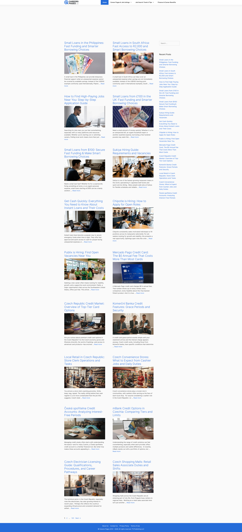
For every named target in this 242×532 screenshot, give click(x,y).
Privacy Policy (124, 526)
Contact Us (114, 526)
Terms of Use (135, 526)
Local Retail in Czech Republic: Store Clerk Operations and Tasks (84, 360)
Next (78, 518)
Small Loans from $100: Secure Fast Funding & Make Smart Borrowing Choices (84, 153)
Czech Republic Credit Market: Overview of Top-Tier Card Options (84, 307)
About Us (105, 526)
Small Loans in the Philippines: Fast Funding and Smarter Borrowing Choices (84, 46)
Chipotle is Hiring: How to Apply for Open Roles (129, 202)
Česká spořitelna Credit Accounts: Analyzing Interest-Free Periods (83, 412)
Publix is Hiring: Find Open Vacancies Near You (81, 254)
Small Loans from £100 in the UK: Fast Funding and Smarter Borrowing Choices (132, 100)
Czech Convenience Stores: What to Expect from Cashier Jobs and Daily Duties (132, 360)
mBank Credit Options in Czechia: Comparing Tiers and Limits (132, 412)
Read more (135, 137)
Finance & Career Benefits (167, 2)
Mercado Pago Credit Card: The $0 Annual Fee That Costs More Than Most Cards (133, 256)
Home (105, 2)
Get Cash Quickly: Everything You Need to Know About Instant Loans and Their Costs (84, 204)
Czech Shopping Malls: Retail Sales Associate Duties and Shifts (132, 465)
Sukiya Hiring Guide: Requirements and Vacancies (132, 151)
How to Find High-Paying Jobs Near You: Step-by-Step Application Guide (84, 100)
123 (72, 518)
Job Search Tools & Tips (143, 2)
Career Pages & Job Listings (120, 2)
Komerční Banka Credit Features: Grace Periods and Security (131, 307)
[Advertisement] (121, 21)
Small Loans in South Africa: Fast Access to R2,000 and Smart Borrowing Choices (131, 46)
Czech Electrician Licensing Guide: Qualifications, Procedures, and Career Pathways (82, 467)
